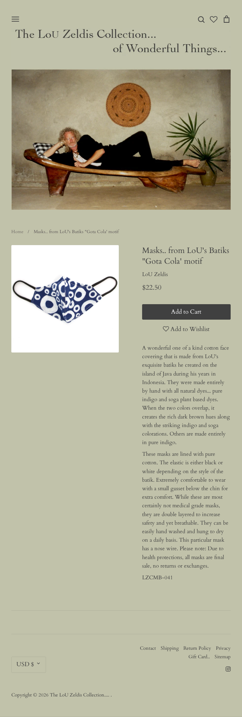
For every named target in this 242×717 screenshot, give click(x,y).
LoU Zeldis (155, 274)
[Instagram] (226, 668)
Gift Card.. (199, 657)
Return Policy (197, 648)
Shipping (170, 648)
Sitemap (223, 657)
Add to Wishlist (189, 329)
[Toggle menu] (15, 18)
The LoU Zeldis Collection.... (80, 695)
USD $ (25, 664)
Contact (148, 648)
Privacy (223, 648)
